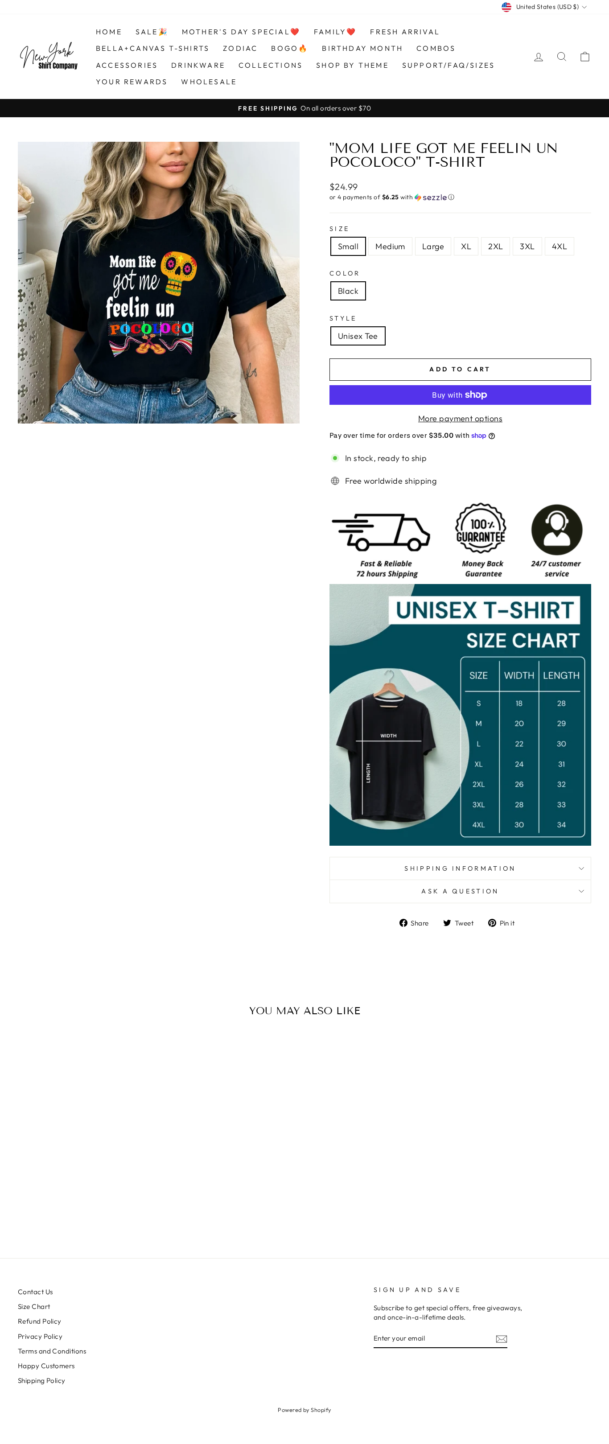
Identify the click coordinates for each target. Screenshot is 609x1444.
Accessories (127, 65)
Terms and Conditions (52, 1351)
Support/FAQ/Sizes (448, 65)
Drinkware (198, 65)
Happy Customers (46, 1366)
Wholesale (209, 81)
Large (433, 246)
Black (348, 291)
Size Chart (34, 1306)
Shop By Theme (352, 65)
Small (348, 246)
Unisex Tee (358, 336)
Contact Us (35, 1292)
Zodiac (240, 48)
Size (339, 229)
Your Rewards (132, 81)
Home (109, 31)
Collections (271, 65)
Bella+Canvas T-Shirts (153, 48)
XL (466, 246)
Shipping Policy (42, 1380)
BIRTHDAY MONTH (362, 48)
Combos (436, 48)
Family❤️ (335, 31)
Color (345, 273)
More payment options (460, 418)
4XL (559, 246)
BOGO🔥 (290, 48)
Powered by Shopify (304, 1409)
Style (343, 318)
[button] (460, 197)
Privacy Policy (40, 1336)
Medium (390, 246)
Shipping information (460, 868)
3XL (527, 246)
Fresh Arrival (405, 31)
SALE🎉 (152, 31)
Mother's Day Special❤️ (241, 31)
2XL (495, 246)
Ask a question (460, 891)
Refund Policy (40, 1321)
